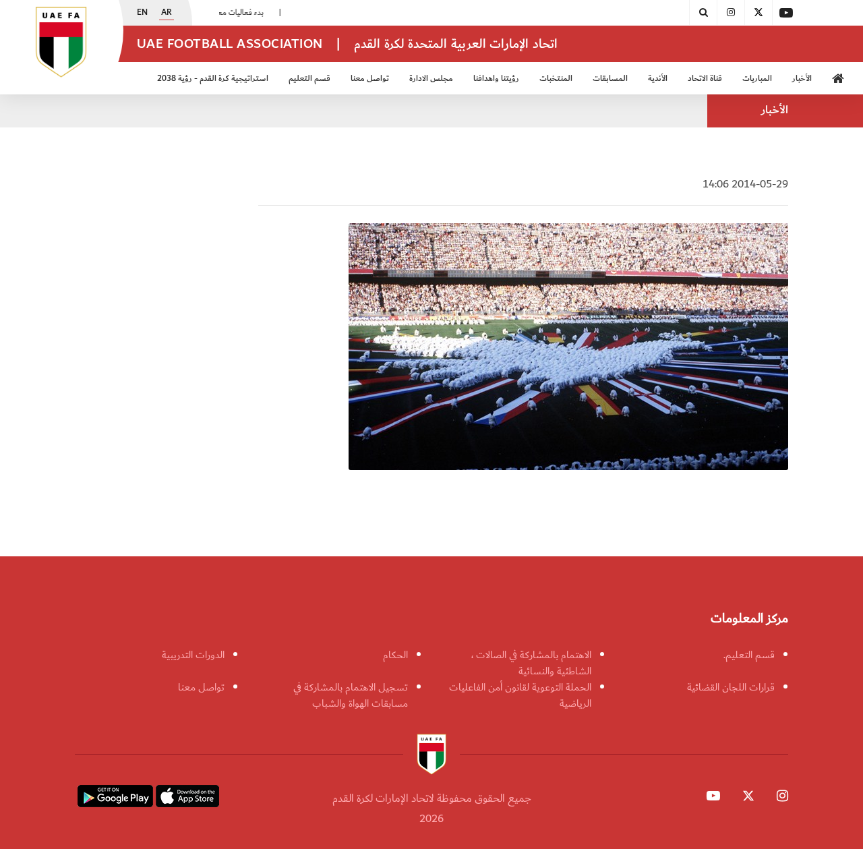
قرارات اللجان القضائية (731, 687)
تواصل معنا (201, 687)
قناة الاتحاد (705, 78)
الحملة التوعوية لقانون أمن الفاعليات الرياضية (520, 695)
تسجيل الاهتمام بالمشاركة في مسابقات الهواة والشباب (350, 695)
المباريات (757, 78)
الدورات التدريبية (193, 655)
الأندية (657, 78)
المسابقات (610, 78)
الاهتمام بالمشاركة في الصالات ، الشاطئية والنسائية (531, 663)
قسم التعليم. (749, 655)
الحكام (395, 655)
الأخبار (802, 78)
